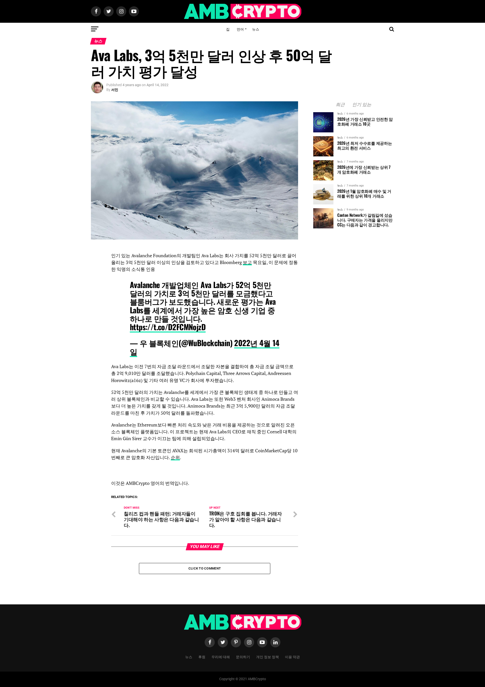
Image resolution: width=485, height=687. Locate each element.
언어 (240, 29)
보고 (247, 262)
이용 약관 (292, 656)
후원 (201, 656)
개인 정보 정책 (267, 656)
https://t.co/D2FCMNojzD (168, 327)
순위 (175, 457)
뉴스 (255, 29)
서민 (114, 90)
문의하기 (243, 656)
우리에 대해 (220, 656)
